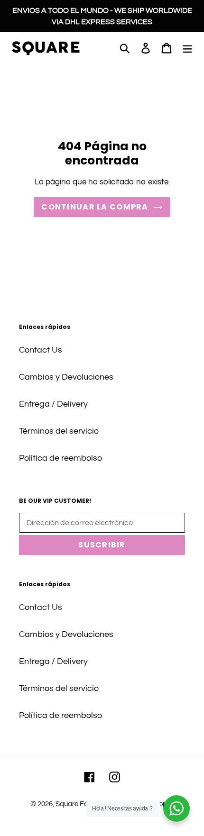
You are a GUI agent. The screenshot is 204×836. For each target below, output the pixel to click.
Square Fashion (80, 804)
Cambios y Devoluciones (66, 377)
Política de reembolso (60, 458)
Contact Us (40, 349)
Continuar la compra (94, 206)
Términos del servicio (59, 431)
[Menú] (187, 47)
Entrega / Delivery (53, 404)
